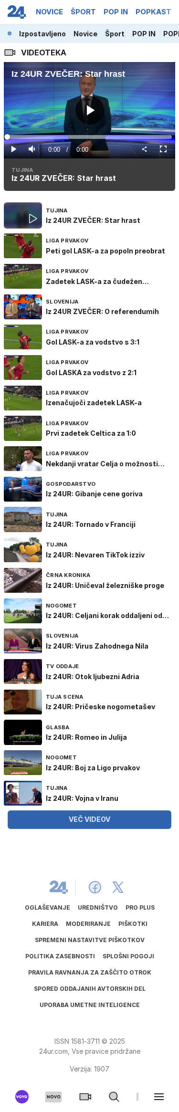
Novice (85, 34)
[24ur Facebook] (95, 887)
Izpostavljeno (42, 34)
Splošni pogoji (128, 956)
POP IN (144, 34)
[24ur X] (117, 887)
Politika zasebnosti (60, 956)
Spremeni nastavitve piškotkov (90, 940)
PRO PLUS (140, 907)
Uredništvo (98, 907)
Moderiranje (88, 923)
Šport (115, 34)
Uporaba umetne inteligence (90, 1004)
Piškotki (132, 923)
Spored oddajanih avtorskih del (90, 988)
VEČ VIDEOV (89, 819)
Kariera (45, 923)
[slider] (89, 137)
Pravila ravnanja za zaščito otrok (89, 972)
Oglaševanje (47, 907)
